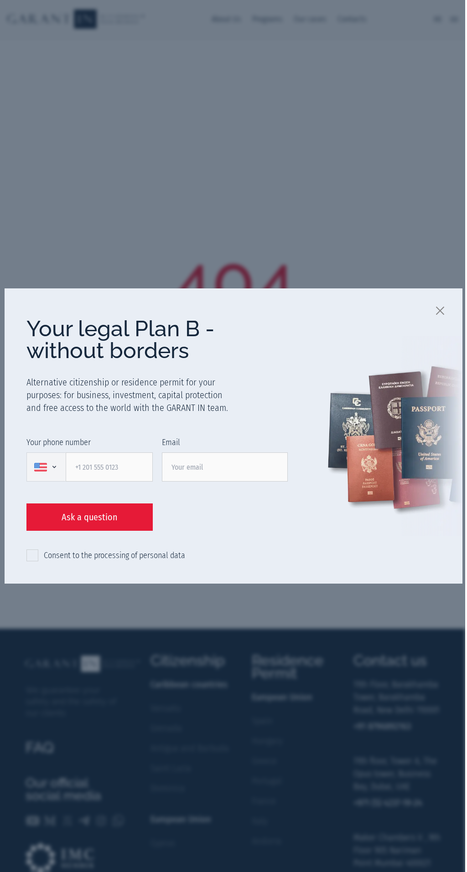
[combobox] (46, 467)
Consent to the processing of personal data (114, 555)
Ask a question (90, 517)
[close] (441, 310)
